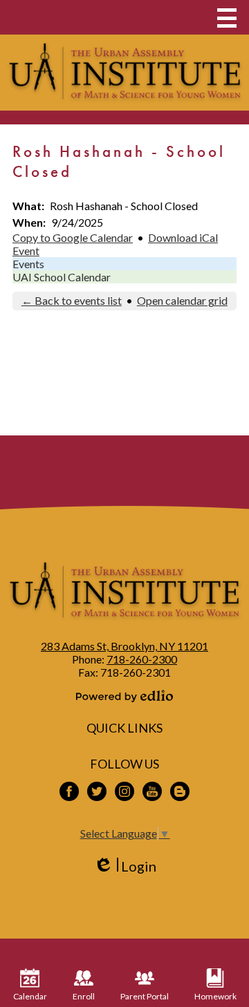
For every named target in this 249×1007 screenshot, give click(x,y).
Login (124, 866)
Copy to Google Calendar (72, 237)
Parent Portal (144, 996)
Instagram (124, 791)
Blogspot (180, 791)
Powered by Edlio (124, 696)
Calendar (30, 996)
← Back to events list (71, 300)
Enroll (84, 996)
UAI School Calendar (61, 276)
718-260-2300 (142, 659)
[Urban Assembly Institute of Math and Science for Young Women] (124, 72)
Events (28, 263)
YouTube (152, 791)
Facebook (69, 791)
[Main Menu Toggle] (227, 18)
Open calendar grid (182, 300)
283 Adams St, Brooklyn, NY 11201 (124, 645)
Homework (215, 996)
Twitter (97, 791)
